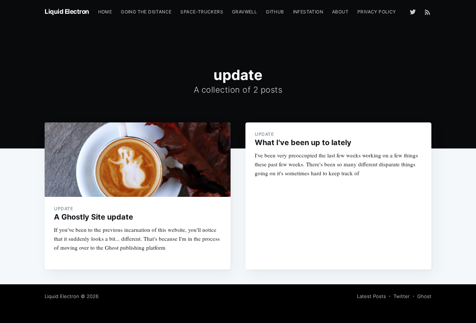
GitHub (275, 12)
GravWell (244, 12)
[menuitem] (105, 11)
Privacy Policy (376, 12)
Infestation (308, 12)
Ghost (424, 296)
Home (105, 12)
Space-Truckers (201, 12)
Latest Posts (371, 296)
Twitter (401, 296)
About (340, 12)
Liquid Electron (67, 11)
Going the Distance (146, 12)
